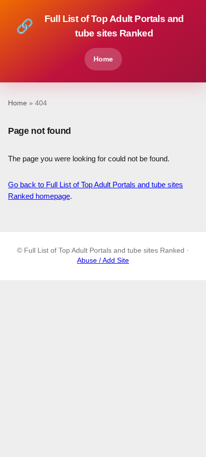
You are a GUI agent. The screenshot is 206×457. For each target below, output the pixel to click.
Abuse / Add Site (103, 260)
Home (103, 59)
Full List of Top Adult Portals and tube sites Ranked (100, 25)
